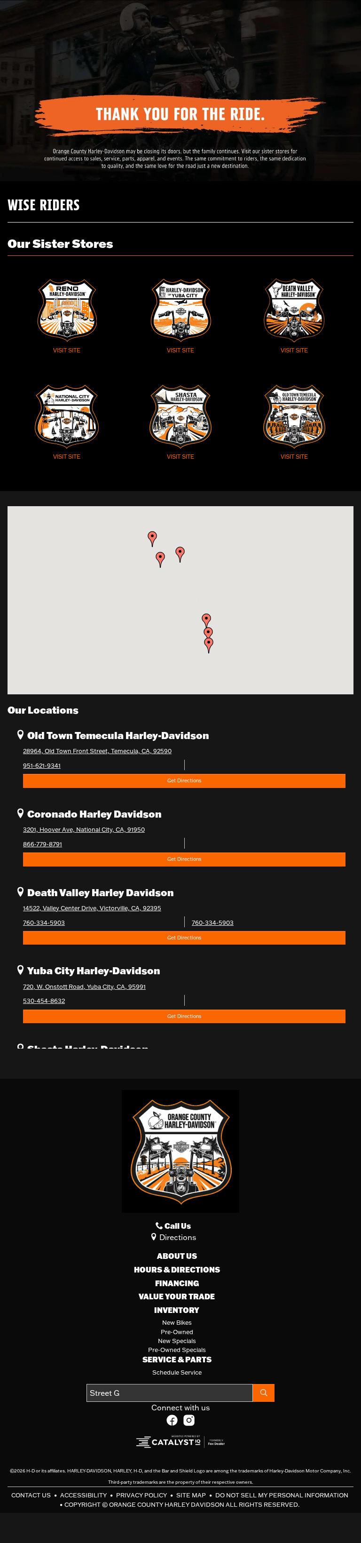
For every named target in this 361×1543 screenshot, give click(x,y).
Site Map (191, 1495)
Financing (177, 1283)
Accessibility (84, 1495)
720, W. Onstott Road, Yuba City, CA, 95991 (84, 986)
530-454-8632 (44, 1000)
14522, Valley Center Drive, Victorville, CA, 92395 (92, 908)
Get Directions (184, 780)
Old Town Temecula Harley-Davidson (117, 735)
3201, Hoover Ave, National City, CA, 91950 (84, 829)
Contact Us (31, 1495)
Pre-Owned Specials (177, 1349)
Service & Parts (177, 1359)
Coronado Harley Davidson (93, 813)
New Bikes (177, 1322)
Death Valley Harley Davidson (99, 892)
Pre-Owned (177, 1332)
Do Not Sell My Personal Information (281, 1495)
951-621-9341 (42, 765)
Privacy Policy (142, 1495)
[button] (208, 645)
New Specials (177, 1340)
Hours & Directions (177, 1269)
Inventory (176, 1310)
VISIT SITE (66, 350)
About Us (177, 1256)
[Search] (264, 1393)
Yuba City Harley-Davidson (92, 970)
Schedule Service (177, 1372)
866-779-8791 (42, 844)
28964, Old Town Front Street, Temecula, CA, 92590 (97, 751)
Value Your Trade (177, 1296)
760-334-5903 (44, 922)
